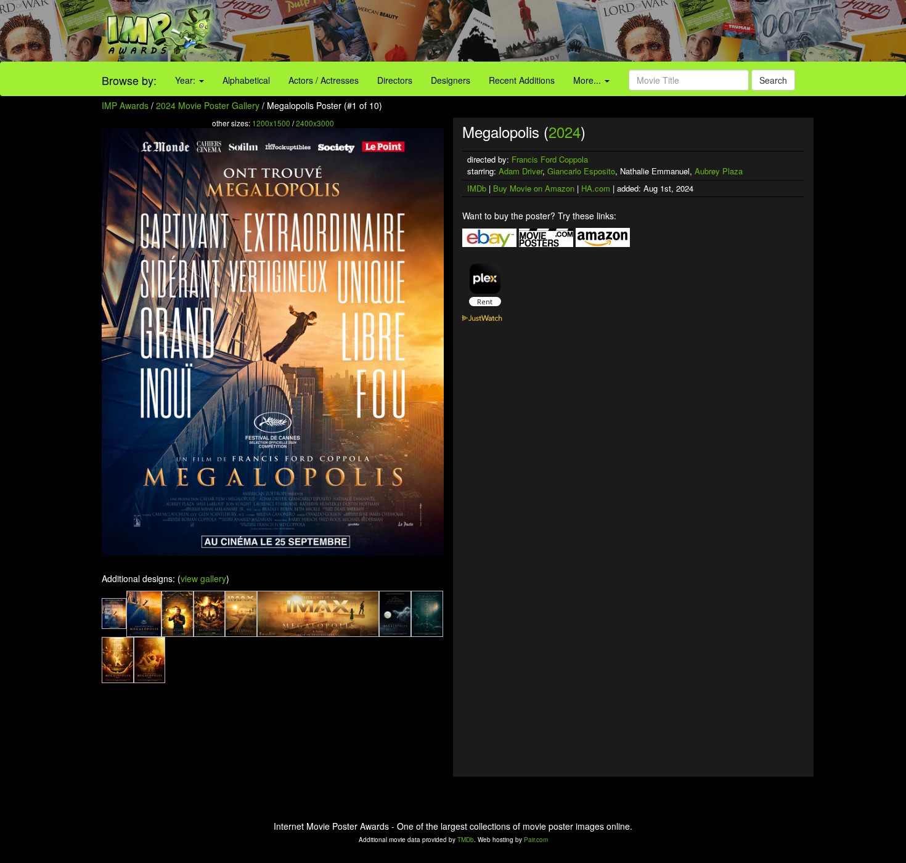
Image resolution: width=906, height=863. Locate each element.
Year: (186, 80)
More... (588, 80)
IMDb (476, 188)
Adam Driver (520, 171)
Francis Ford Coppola (550, 159)
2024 (565, 131)
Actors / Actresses (323, 80)
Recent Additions (522, 80)
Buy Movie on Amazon (533, 188)
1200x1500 (271, 123)
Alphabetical (246, 80)
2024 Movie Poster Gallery (207, 105)
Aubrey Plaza (719, 171)
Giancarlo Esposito (581, 171)
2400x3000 (315, 123)
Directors (394, 80)
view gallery (203, 578)
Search (773, 80)
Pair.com (536, 839)
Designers (450, 80)
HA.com (595, 188)
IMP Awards (125, 105)
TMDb (465, 839)
